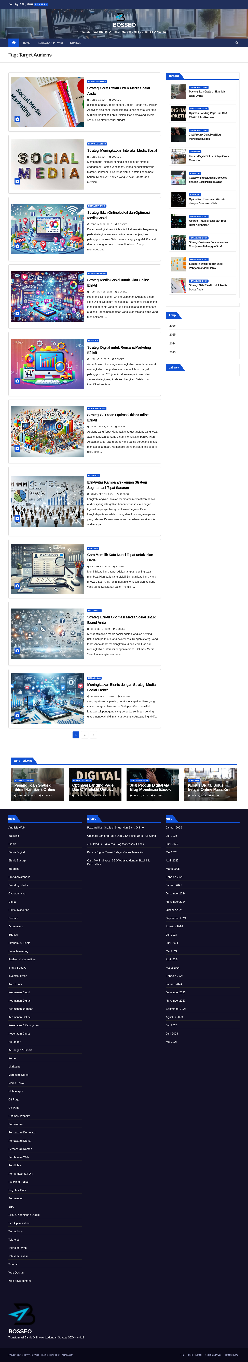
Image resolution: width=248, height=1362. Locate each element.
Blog (190, 1355)
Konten (12, 1058)
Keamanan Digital (19, 1000)
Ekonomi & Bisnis (19, 943)
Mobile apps (15, 1091)
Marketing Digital (18, 1074)
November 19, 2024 (102, 494)
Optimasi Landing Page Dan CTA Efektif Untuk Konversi (92, 789)
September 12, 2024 (102, 696)
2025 (172, 334)
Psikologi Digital (18, 1182)
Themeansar (67, 1355)
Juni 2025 (172, 844)
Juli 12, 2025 (199, 795)
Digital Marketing (96, 206)
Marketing (93, 341)
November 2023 (176, 1000)
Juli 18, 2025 (83, 795)
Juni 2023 (172, 1033)
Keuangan (14, 1041)
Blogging (14, 868)
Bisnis (12, 844)
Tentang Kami (231, 1355)
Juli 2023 (171, 1025)
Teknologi (195, 173)
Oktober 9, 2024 (100, 566)
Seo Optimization (19, 1223)
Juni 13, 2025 (98, 157)
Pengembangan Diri (20, 1173)
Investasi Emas (17, 975)
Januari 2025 (174, 885)
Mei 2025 (171, 852)
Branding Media (18, 885)
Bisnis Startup (17, 860)
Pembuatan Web (18, 1157)
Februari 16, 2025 (101, 292)
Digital (12, 901)
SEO (11, 1206)
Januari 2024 (174, 984)
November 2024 (176, 901)
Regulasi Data (17, 1190)
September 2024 (176, 918)
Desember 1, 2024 (101, 427)
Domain (13, 918)
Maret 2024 (173, 967)
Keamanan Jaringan (20, 1008)
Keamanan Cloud (19, 992)
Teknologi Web (17, 1247)
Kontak (75, 43)
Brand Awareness (19, 877)
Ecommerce (15, 926)
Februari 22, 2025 (101, 224)
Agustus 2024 (174, 926)
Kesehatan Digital (19, 1033)
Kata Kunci (93, 548)
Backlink (13, 835)
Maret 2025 (173, 868)
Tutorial (13, 1264)
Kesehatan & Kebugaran (23, 1025)
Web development (19, 1280)
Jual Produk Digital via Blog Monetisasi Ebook (150, 787)
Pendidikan (195, 152)
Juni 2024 (172, 943)
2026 (172, 325)
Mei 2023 (171, 1041)
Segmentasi (93, 476)
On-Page (13, 1107)
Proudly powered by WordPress (24, 1355)
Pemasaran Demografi (22, 1132)
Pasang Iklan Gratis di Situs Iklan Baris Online (34, 787)
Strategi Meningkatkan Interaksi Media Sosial (122, 150)
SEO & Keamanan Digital (24, 1214)
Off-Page (13, 1099)
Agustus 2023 (174, 1017)
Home (27, 43)
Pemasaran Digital (97, 273)
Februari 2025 (174, 877)
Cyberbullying (17, 893)
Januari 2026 (174, 827)
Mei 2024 (171, 951)
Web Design (16, 1272)
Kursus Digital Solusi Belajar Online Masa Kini (209, 787)
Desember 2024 (176, 893)
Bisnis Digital (16, 852)
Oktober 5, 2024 (100, 629)
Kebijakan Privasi (50, 43)
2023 (172, 352)
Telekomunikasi (18, 1256)
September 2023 (176, 1008)
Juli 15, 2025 (141, 795)
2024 (172, 343)
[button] (237, 42)
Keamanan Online (19, 1017)
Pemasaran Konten (20, 1149)
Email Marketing (18, 951)
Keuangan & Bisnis (97, 81)
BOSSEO (124, 25)
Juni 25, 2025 (98, 100)
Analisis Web (16, 827)
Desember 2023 (176, 992)
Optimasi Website (19, 1116)
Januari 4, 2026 (27, 795)
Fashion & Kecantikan (22, 959)
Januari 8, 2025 (100, 359)
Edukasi (13, 934)
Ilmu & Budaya (17, 967)
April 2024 (172, 959)
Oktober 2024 (174, 910)
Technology (15, 1231)
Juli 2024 (171, 934)
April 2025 (172, 860)
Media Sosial (94, 611)
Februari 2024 (174, 975)
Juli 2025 (171, 835)
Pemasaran (15, 1124)
